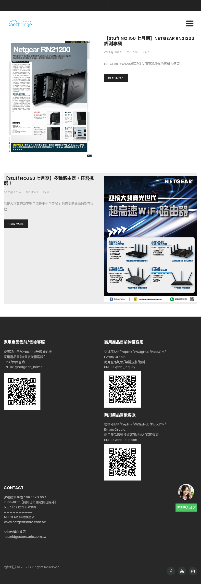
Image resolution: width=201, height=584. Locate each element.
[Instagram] (107, 6)
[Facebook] (101, 6)
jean (134, 52)
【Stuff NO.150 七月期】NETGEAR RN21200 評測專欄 (149, 41)
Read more (116, 78)
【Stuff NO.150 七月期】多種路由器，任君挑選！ (49, 181)
